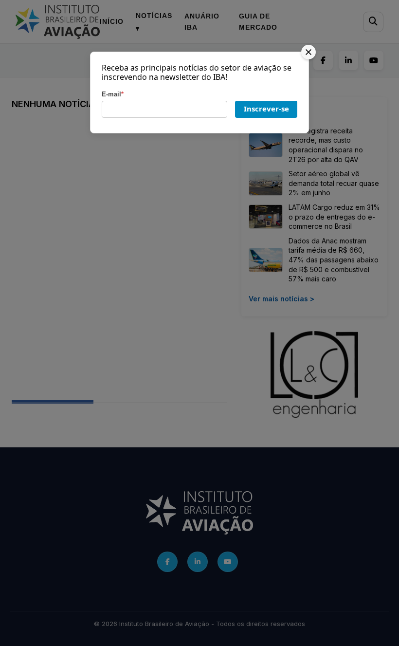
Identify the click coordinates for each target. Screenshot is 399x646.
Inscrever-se (266, 108)
